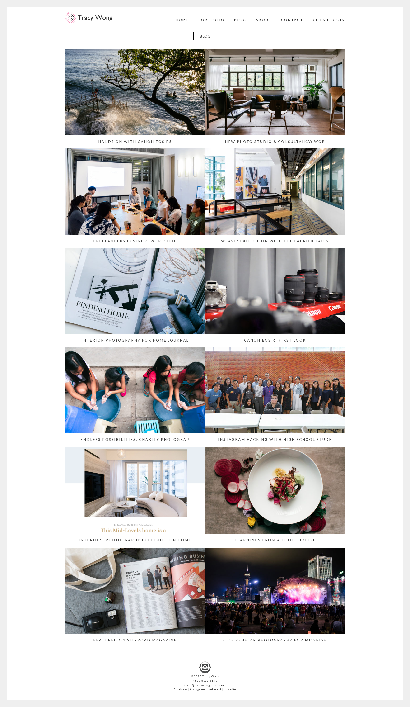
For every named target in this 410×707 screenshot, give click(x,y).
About (264, 20)
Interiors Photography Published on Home (135, 540)
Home (182, 20)
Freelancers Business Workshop (135, 241)
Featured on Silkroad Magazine (135, 640)
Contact (292, 20)
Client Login (329, 20)
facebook (180, 689)
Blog (240, 20)
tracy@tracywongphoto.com (205, 685)
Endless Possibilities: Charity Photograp (135, 439)
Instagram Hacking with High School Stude (275, 439)
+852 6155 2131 (205, 680)
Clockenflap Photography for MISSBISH (275, 640)
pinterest (214, 689)
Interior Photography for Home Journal (135, 340)
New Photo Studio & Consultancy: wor (275, 141)
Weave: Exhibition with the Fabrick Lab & (275, 241)
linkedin (230, 689)
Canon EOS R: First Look (275, 340)
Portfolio (211, 20)
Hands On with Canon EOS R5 (135, 141)
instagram (197, 689)
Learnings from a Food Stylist (275, 540)
